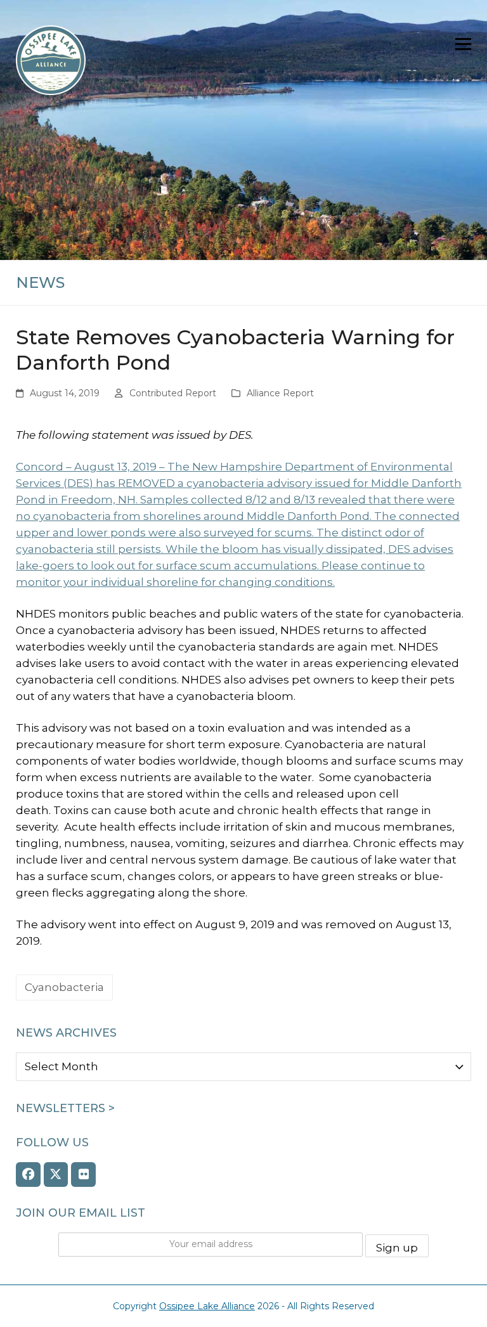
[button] (463, 44)
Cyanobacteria (64, 987)
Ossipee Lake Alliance (207, 1306)
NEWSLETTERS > (65, 1108)
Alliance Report (280, 393)
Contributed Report (172, 393)
